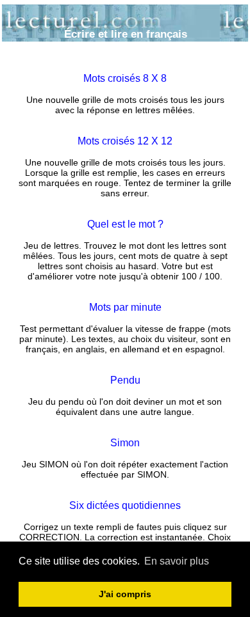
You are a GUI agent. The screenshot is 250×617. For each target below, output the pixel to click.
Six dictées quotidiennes (125, 505)
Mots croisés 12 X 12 (125, 141)
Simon (125, 442)
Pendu (125, 380)
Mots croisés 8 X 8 (125, 78)
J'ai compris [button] (125, 594)
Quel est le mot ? (125, 224)
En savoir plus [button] (176, 561)
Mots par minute (125, 307)
